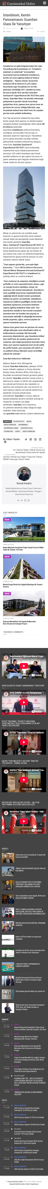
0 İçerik (42, 31)
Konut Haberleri (29, 431)
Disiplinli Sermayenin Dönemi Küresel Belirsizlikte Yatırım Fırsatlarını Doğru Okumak (28, 980)
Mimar (5, 233)
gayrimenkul (23, 425)
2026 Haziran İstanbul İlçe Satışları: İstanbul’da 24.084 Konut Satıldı (26, 1151)
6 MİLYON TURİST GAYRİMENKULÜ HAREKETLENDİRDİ (28, 965)
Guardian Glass (17, 98)
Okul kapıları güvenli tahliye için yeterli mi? (30, 991)
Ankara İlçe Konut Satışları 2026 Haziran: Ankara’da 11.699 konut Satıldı (28, 1142)
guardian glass (26, 428)
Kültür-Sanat (19, 1076)
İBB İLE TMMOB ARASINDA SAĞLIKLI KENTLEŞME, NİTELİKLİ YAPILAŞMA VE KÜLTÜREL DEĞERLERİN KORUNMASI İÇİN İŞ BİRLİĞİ (30, 912)
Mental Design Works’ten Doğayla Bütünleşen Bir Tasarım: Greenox (26, 1038)
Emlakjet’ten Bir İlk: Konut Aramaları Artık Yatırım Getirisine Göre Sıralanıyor (30, 951)
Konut (17, 431)
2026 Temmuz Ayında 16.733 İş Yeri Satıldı (29, 1117)
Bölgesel (17, 1129)
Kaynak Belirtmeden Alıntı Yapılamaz (24, 1184)
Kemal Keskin (28, 28)
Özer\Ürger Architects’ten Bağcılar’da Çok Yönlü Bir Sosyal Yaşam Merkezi (29, 1070)
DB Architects (18, 421)
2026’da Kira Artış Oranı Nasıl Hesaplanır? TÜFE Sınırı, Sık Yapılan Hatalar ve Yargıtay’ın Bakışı (30, 1007)
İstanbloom (8, 431)
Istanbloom (17, 130)
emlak (29, 421)
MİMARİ (8, 31)
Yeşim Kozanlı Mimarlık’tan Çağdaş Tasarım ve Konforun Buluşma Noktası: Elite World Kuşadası (29, 1059)
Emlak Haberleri (10, 425)
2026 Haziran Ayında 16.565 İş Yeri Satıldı (28, 1169)
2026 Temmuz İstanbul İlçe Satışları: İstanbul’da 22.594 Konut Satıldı (27, 1109)
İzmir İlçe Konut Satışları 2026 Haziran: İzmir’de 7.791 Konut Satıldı (28, 1133)
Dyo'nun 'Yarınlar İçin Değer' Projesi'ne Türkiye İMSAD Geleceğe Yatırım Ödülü (22, 458)
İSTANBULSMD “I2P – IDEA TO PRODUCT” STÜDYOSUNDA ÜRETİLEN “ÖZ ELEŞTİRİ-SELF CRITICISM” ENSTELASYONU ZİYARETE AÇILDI (30, 1081)
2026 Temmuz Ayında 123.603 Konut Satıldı (29, 1124)
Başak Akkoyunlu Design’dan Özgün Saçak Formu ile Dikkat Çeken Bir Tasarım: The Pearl (30, 1028)
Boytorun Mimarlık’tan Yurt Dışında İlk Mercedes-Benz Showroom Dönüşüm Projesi (27, 1048)
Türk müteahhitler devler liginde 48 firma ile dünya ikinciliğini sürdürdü (31, 897)
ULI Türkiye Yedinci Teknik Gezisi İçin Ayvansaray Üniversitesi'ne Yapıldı (29, 451)
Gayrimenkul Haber (15, 1181)
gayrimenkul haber (11, 428)
